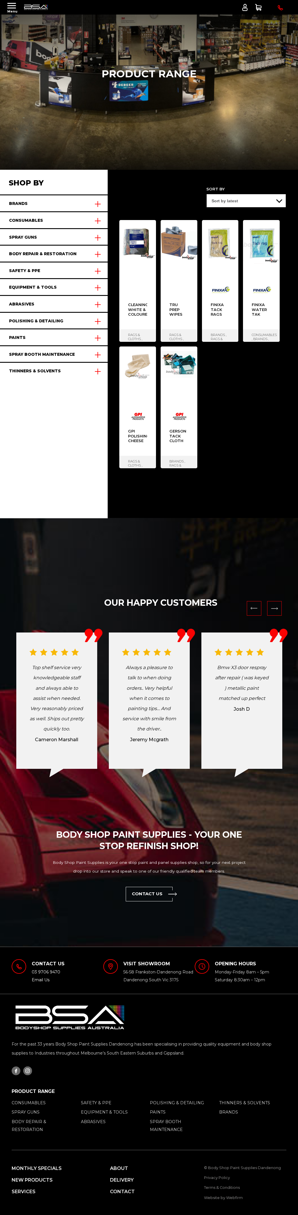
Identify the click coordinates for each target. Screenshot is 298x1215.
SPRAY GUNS (23, 237)
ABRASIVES (21, 304)
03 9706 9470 (46, 972)
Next (274, 608)
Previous (254, 608)
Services (24, 1191)
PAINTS (17, 337)
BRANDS (18, 203)
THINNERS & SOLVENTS (35, 371)
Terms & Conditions (222, 1187)
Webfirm (234, 1198)
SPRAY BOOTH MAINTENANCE (42, 354)
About (119, 1168)
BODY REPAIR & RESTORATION (43, 253)
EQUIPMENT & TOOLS (33, 287)
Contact (122, 1191)
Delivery (122, 1180)
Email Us (40, 979)
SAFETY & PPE (24, 270)
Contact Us (147, 893)
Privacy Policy (217, 1177)
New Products (32, 1180)
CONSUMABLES (26, 220)
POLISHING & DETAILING (36, 321)
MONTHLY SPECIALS (37, 1168)
